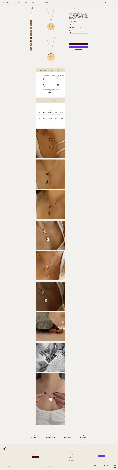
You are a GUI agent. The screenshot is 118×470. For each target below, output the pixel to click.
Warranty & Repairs (71, 455)
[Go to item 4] (31, 18)
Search (70, 449)
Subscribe (35, 457)
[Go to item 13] (31, 49)
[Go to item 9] (31, 34)
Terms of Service (71, 454)
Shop (15, 2)
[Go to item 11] (31, 41)
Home (12, 2)
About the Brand (46, 2)
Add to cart (78, 44)
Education (39, 2)
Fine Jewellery (32, 2)
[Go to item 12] (31, 44)
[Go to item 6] (31, 24)
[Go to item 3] (31, 14)
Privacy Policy (71, 460)
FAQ (69, 451)
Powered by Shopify (56, 466)
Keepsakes (20, 2)
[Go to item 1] (31, 8)
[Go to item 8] (31, 31)
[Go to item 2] (31, 11)
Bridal (25, 2)
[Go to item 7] (31, 28)
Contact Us (70, 462)
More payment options (78, 49)
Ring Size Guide (71, 452)
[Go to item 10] (31, 38)
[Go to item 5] (31, 21)
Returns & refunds (71, 457)
